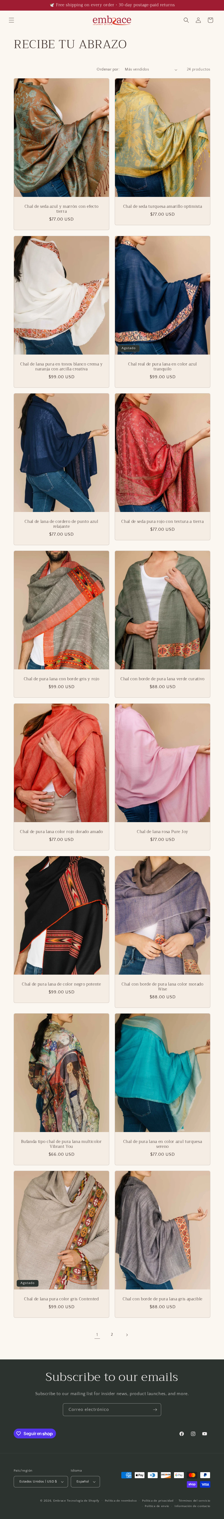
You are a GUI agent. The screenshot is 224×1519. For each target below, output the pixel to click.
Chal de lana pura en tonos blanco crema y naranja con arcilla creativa (61, 367)
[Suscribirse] (155, 1409)
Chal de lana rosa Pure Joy (162, 831)
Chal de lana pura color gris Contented (61, 1299)
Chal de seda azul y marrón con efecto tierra (61, 209)
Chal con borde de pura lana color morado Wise (162, 987)
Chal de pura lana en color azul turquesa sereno (162, 1144)
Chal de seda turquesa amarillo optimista (162, 206)
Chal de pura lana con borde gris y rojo (61, 679)
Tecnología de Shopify (83, 1500)
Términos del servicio (194, 1500)
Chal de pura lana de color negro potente (61, 984)
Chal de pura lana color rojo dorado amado (61, 831)
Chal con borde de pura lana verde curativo (162, 679)
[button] (11, 20)
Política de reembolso (121, 1500)
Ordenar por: (108, 69)
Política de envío (157, 1506)
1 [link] (97, 1334)
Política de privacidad (157, 1500)
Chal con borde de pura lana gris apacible (162, 1299)
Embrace (59, 1500)
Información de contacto (192, 1506)
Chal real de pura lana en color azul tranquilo (162, 367)
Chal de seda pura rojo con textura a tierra (162, 521)
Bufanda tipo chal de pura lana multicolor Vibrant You (61, 1144)
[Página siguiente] (127, 1335)
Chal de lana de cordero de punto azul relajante (61, 524)
